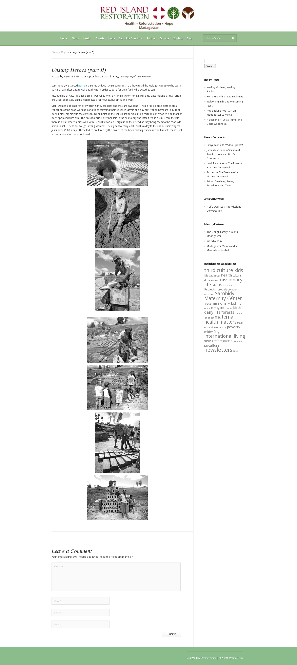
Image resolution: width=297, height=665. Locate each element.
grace (207, 303)
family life (217, 308)
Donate (164, 38)
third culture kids (223, 270)
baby (235, 351)
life (239, 303)
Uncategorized (127, 76)
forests (227, 312)
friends (208, 341)
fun (206, 345)
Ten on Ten (209, 318)
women (209, 294)
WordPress (237, 657)
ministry (222, 327)
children (229, 308)
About (75, 38)
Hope (111, 38)
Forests (99, 38)
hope (238, 312)
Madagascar (212, 275)
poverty (233, 327)
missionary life (223, 282)
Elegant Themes (208, 657)
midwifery (211, 332)
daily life (212, 312)
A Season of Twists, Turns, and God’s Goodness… (223, 154)
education (211, 327)
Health (87, 38)
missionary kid (224, 303)
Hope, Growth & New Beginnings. (226, 96)
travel (240, 323)
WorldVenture (215, 241)
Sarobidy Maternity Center (223, 296)
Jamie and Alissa (73, 76)
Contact (178, 38)
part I (81, 85)
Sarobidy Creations (130, 38)
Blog (189, 38)
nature (207, 308)
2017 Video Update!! (231, 145)
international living (224, 336)
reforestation (222, 341)
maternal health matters (220, 319)
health (226, 275)
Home (63, 38)
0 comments (144, 76)
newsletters (218, 350)
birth (237, 308)
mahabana (237, 341)
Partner (151, 38)
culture (214, 345)
